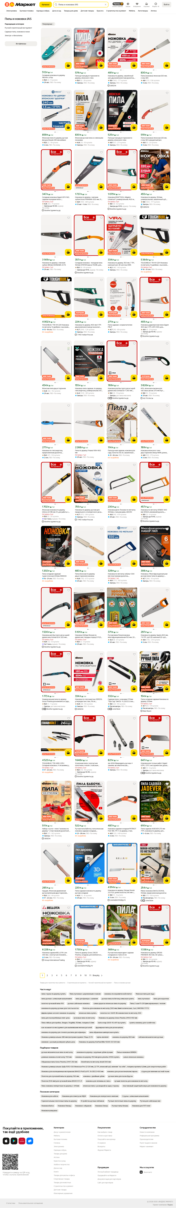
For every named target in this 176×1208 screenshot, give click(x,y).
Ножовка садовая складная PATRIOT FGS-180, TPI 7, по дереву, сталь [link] (122, 830)
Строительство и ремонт (63, 1186)
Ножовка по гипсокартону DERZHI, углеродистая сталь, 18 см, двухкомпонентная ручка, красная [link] (88, 700)
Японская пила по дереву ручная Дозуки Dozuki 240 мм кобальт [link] (55, 139)
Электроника (59, 1146)
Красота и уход (59, 1161)
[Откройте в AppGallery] (22, 1144)
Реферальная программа (149, 1136)
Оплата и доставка (105, 1136)
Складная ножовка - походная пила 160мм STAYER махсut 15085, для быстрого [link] (88, 264)
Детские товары (60, 1190)
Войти (166, 4)
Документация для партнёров (109, 1179)
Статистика (10, 1203)
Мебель (57, 1136)
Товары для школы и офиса (64, 1175)
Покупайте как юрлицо (106, 1139)
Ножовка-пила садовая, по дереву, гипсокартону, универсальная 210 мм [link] (88, 389)
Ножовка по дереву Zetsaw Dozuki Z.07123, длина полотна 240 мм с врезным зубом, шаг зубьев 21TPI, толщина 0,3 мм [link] (121, 891)
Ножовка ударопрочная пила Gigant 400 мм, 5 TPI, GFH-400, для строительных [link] (155, 326)
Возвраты (101, 1146)
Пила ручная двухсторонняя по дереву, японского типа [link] (87, 77)
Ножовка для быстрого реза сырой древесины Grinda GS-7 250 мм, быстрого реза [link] (121, 389)
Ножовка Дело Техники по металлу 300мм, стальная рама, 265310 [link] (122, 511)
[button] (48, 24)
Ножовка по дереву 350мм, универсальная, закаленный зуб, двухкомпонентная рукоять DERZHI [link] (155, 198)
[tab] (11, 11)
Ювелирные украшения (63, 1193)
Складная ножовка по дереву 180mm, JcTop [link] (53, 76)
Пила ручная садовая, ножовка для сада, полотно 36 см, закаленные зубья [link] (121, 452)
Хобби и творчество (62, 1164)
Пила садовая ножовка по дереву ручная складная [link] (88, 892)
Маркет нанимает (146, 1146)
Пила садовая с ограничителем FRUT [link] (120, 326)
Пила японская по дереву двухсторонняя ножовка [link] (85, 575)
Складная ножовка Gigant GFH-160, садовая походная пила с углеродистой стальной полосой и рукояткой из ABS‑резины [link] (55, 198)
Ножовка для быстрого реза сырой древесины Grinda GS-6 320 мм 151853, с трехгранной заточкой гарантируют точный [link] (55, 636)
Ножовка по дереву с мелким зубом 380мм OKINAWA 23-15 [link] (54, 264)
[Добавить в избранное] (68, 31)
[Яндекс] (170, 1205)
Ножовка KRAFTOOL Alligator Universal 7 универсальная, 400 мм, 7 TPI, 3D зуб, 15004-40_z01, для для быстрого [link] (122, 198)
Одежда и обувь (60, 1150)
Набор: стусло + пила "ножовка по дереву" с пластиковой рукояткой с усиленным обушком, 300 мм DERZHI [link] (56, 830)
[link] (53, 994)
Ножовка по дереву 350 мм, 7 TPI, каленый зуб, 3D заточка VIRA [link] (121, 264)
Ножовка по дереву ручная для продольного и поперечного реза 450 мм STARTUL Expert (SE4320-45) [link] (88, 511)
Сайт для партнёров (105, 1183)
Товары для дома (60, 1154)
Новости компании (147, 1132)
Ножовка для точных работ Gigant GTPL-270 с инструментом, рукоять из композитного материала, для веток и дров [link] (155, 764)
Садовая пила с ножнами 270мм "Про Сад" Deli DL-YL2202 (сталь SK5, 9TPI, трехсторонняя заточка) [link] (121, 700)
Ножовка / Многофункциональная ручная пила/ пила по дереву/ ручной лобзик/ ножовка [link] (154, 575)
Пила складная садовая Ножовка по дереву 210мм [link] (154, 700)
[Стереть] (106, 4)
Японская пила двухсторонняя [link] (54, 388)
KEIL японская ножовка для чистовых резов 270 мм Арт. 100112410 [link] (152, 389)
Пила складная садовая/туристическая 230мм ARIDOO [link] (54, 575)
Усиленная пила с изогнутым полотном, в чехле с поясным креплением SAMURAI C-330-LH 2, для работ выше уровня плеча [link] (88, 764)
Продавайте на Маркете (107, 1175)
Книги (56, 1172)
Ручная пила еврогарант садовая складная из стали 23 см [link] (120, 954)
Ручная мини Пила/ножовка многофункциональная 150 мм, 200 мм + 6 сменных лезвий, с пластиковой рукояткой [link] (122, 636)
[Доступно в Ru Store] (29, 1144)
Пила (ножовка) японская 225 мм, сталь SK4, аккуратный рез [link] (154, 139)
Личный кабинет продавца (108, 1172)
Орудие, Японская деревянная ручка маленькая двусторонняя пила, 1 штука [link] (54, 892)
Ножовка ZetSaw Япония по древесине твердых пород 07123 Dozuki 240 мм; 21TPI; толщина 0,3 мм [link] (88, 636)
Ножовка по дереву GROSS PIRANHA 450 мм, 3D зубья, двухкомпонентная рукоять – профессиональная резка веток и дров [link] (154, 954)
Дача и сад (58, 1168)
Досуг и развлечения (62, 1132)
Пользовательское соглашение (30, 1203)
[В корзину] (68, 65)
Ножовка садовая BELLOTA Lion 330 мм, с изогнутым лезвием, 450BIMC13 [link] (54, 954)
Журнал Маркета (104, 1150)
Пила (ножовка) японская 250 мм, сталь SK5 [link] (154, 77)
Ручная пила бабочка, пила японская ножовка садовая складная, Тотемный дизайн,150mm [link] (89, 830)
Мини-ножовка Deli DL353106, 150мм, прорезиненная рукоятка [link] (153, 892)
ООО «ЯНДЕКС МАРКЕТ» (163, 1202)
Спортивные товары (62, 1179)
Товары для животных (62, 1182)
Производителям (146, 1139)
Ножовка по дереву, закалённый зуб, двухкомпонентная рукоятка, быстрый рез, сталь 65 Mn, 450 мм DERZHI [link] (121, 77)
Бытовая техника (60, 1139)
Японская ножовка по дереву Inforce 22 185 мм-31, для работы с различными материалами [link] (55, 511)
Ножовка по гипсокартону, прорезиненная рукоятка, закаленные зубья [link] (52, 452)
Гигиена (57, 1143)
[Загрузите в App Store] (6, 1144)
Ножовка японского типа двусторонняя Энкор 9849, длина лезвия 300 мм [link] (154, 452)
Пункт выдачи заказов (148, 1143)
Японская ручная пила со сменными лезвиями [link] (89, 139)
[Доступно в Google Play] (14, 1144)
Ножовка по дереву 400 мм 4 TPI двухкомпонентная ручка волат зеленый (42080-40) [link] (88, 326)
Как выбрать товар (105, 1132)
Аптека (56, 1157)
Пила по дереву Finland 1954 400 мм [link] (88, 452)
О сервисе (102, 1143)
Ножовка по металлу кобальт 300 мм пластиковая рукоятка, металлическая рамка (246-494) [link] (121, 575)
